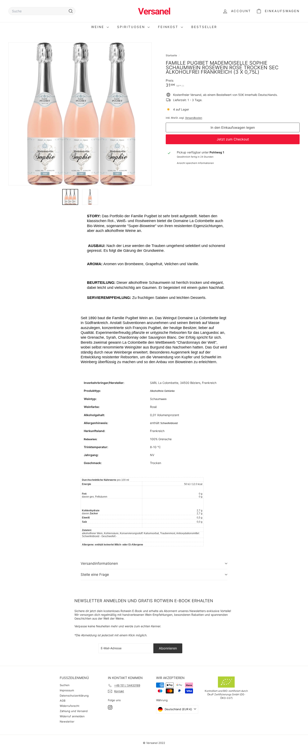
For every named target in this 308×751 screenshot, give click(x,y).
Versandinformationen (99, 563)
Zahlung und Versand (74, 711)
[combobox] (41, 11)
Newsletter (67, 721)
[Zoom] (80, 113)
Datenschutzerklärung (74, 695)
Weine (98, 27)
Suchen (65, 685)
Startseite (172, 55)
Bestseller (204, 27)
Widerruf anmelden (72, 716)
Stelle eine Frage (95, 574)
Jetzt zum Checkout (233, 139)
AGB (62, 700)
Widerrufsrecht (69, 705)
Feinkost (169, 27)
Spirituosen (131, 27)
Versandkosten (193, 117)
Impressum (67, 690)
